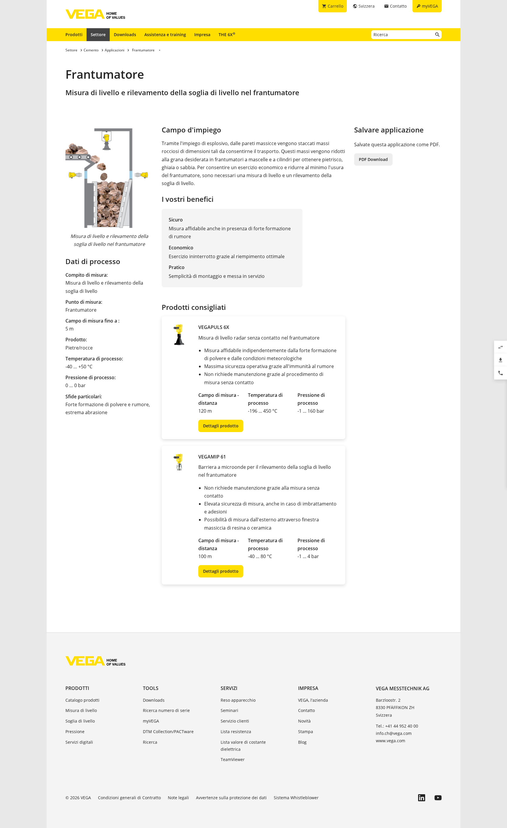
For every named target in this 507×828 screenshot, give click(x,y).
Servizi (229, 688)
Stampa (305, 731)
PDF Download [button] (373, 159)
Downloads (125, 34)
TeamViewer (233, 759)
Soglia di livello (80, 721)
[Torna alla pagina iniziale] (95, 661)
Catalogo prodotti (82, 700)
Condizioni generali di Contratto (129, 797)
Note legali (178, 797)
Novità (304, 721)
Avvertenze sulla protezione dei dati (231, 797)
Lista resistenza (236, 731)
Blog (302, 742)
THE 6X (227, 34)
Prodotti (73, 34)
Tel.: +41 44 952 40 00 (397, 726)
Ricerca (150, 742)
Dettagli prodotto (221, 426)
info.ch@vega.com (394, 733)
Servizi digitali (79, 742)
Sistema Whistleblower (296, 797)
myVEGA (151, 721)
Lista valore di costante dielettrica (243, 745)
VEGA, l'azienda (313, 700)
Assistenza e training (165, 34)
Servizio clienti (235, 721)
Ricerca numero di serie (166, 710)
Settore (98, 34)
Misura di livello (81, 710)
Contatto (306, 710)
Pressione (74, 731)
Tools (150, 688)
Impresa (202, 34)
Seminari (229, 710)
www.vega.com (390, 740)
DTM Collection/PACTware (168, 731)
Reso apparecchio (238, 700)
